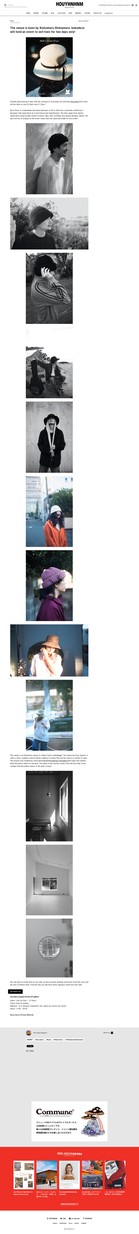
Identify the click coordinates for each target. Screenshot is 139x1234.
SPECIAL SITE (97, 13)
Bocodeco (75, 102)
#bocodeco (39, 1040)
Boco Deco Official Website (22, 1015)
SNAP (70, 13)
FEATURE (36, 13)
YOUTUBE (87, 13)
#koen (48, 1040)
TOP (27, 1051)
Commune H (109, 13)
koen (60, 755)
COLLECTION (61, 13)
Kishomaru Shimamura (59, 761)
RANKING (78, 13)
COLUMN (45, 13)
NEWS (28, 13)
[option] (24, 1179)
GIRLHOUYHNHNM (70, 1204)
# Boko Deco (58, 1040)
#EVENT (30, 1040)
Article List (106, 1033)
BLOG (52, 13)
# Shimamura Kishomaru (74, 1040)
